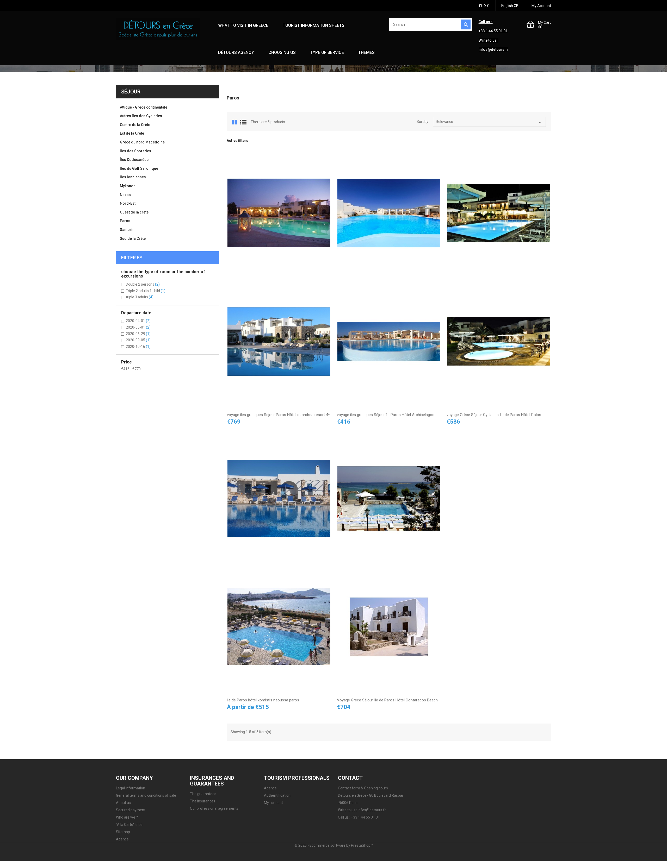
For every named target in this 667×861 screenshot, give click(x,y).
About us (123, 803)
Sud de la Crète (133, 238)
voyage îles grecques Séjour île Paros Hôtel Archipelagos (385, 414)
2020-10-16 (138, 346)
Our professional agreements (214, 808)
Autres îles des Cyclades (141, 116)
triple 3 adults (139, 297)
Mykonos (127, 186)
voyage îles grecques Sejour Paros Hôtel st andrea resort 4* (278, 414)
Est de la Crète (132, 133)
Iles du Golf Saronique (139, 168)
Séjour (130, 92)
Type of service (327, 52)
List (243, 122)
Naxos (125, 195)
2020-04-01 (138, 321)
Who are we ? (127, 817)
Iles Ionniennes (133, 177)
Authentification (277, 795)
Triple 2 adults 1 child (145, 291)
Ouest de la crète (134, 212)
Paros (125, 221)
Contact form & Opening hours (363, 788)
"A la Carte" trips (129, 824)
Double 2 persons (143, 284)
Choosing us (282, 52)
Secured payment (130, 810)
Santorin (127, 230)
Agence (122, 839)
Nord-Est (127, 203)
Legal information (130, 788)
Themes (366, 52)
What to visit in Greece (243, 25)
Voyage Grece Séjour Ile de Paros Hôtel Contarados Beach (387, 700)
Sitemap (123, 832)
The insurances (202, 801)
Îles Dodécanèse (134, 160)
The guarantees (203, 794)
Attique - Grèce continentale (143, 107)
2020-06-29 (138, 334)
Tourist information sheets (313, 25)
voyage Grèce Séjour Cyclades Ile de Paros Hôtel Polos (494, 414)
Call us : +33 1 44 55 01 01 (359, 817)
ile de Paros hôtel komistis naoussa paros (263, 700)
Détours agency (236, 52)
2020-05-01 (138, 327)
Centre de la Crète (135, 125)
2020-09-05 (138, 340)
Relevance (489, 122)
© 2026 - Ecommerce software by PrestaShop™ (333, 845)
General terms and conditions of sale (146, 795)
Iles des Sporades (135, 151)
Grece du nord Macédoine (142, 142)
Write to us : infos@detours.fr (362, 810)
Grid (234, 122)
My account (273, 803)
